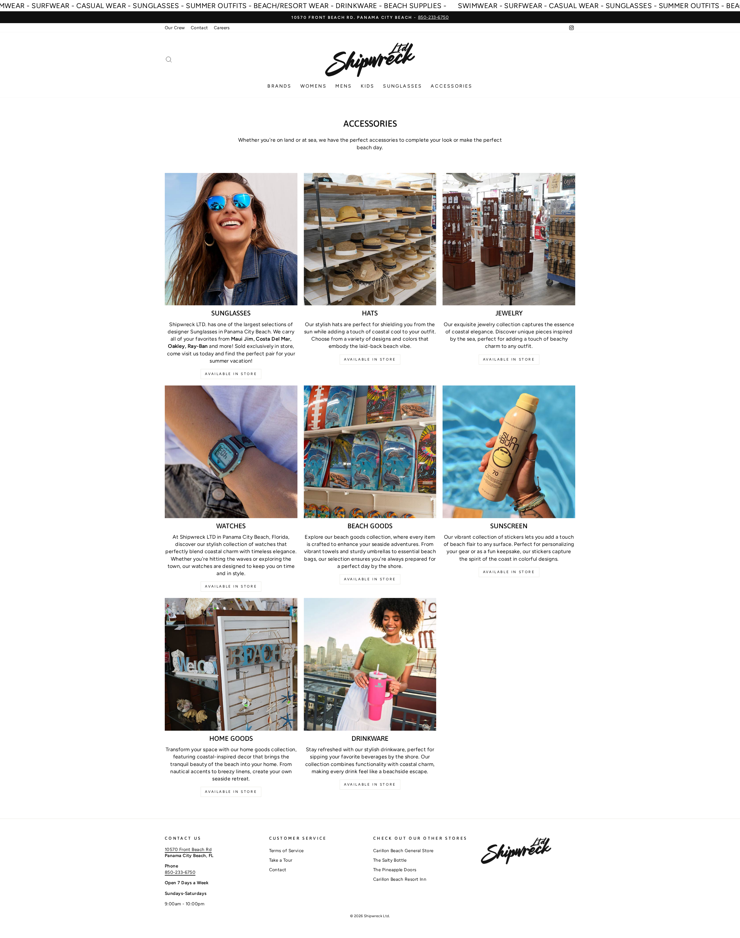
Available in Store (231, 374)
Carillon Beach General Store (403, 850)
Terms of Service (286, 850)
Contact (199, 27)
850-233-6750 (180, 872)
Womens (313, 86)
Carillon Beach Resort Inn (399, 879)
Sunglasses (402, 86)
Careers (222, 27)
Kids (368, 86)
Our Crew (175, 27)
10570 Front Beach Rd (188, 849)
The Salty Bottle (389, 860)
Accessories (451, 86)
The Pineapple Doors (395, 869)
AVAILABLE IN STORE (370, 579)
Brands (279, 86)
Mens (343, 86)
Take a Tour (281, 860)
